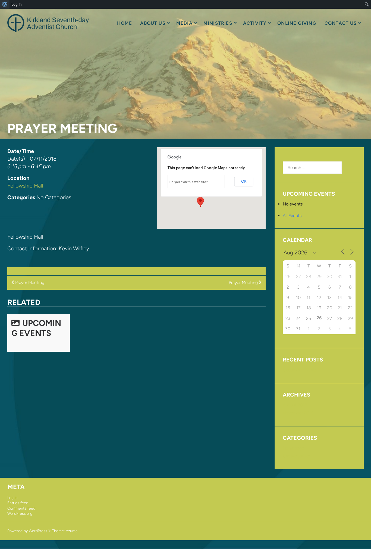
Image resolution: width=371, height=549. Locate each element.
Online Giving (296, 23)
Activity (255, 23)
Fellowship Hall (25, 185)
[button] (200, 202)
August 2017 (295, 404)
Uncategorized (297, 455)
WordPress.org (19, 513)
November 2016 (298, 413)
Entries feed (17, 503)
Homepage (293, 448)
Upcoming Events (36, 328)
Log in (12, 497)
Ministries (217, 23)
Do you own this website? (188, 182)
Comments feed (21, 508)
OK (244, 181)
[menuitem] (5, 4)
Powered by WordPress (27, 531)
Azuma (71, 531)
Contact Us (341, 23)
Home (124, 23)
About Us (152, 23)
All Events (292, 215)
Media (184, 23)
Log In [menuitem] (16, 4)
